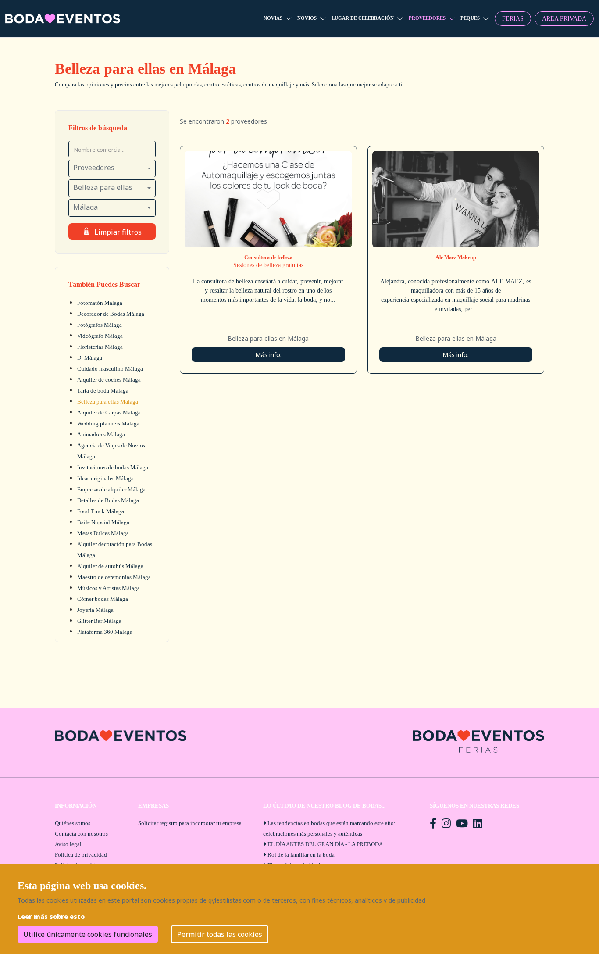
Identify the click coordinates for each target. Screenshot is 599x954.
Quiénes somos (72, 823)
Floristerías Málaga (100, 346)
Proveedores (427, 18)
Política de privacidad (81, 854)
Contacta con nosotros (81, 833)
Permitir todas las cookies (219, 934)
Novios (307, 18)
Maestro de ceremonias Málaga (114, 577)
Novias (273, 18)
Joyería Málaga (95, 610)
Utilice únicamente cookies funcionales (87, 934)
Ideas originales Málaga (105, 478)
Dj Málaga (89, 357)
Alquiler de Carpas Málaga (109, 412)
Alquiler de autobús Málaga (110, 566)
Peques (470, 18)
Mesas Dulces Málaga (103, 533)
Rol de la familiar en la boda (301, 854)
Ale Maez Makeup (455, 257)
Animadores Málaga (101, 434)
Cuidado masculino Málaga (110, 368)
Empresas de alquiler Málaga (111, 489)
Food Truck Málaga (100, 511)
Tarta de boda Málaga (102, 390)
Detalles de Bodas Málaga (108, 500)
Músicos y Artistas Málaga (108, 588)
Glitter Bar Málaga (99, 621)
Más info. (268, 354)
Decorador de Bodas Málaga (110, 314)
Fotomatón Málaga (99, 303)
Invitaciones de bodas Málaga (112, 467)
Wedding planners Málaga (108, 423)
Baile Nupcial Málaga (103, 522)
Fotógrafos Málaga (99, 325)
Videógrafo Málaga (100, 335)
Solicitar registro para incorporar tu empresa (190, 823)
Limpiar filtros (118, 232)
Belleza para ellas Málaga (107, 401)
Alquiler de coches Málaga (109, 379)
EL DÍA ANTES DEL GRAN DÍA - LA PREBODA (325, 844)
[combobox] (112, 168)
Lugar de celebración (363, 18)
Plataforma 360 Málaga (104, 632)
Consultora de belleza (268, 257)
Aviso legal (68, 844)
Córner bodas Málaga (102, 599)
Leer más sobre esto (51, 916)
